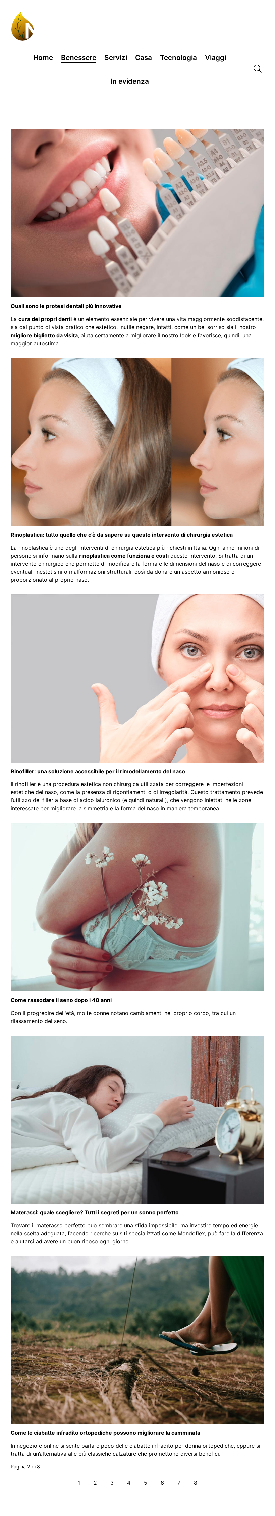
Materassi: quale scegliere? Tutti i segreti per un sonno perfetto (95, 1212)
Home (43, 57)
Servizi (115, 57)
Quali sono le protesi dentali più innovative (66, 306)
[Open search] (257, 69)
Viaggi (215, 57)
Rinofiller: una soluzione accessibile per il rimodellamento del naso (98, 771)
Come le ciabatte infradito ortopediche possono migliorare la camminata (105, 1432)
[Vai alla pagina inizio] (51, 1483)
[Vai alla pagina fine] (224, 1483)
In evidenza (129, 81)
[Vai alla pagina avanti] (210, 1483)
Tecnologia (178, 57)
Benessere (78, 57)
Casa (143, 57)
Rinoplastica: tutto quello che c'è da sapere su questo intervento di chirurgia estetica (122, 534)
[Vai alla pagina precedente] (64, 1483)
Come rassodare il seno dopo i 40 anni (61, 1000)
